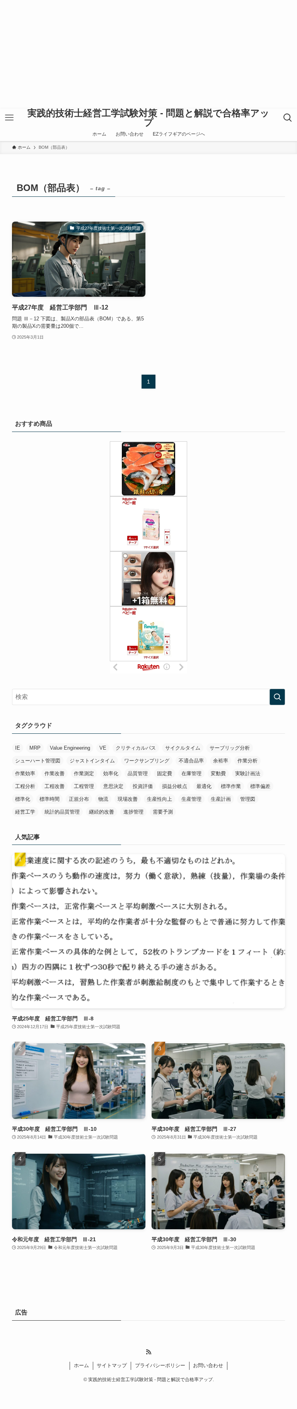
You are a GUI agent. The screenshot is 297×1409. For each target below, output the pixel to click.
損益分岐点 (174, 786)
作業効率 (25, 773)
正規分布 (79, 799)
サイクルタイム (182, 748)
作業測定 (84, 773)
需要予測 (163, 812)
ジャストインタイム (92, 761)
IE (17, 748)
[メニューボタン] (9, 117)
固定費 (164, 773)
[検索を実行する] (277, 697)
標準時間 (49, 799)
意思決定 (113, 786)
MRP (35, 748)
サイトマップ (112, 1365)
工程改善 (54, 786)
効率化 (110, 773)
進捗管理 (133, 812)
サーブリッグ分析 (230, 748)
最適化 (204, 786)
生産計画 (221, 799)
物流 (103, 799)
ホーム (81, 1365)
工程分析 (25, 786)
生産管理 (191, 799)
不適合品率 (191, 761)
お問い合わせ (208, 1365)
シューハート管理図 (37, 761)
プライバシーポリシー (160, 1365)
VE (102, 748)
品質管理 (138, 773)
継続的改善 (101, 812)
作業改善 (54, 773)
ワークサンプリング (146, 761)
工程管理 (84, 786)
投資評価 (143, 786)
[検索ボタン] (288, 117)
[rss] (148, 1352)
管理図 (247, 799)
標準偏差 (260, 786)
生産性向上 (159, 799)
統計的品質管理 (62, 812)
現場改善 (128, 799)
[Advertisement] (148, 54)
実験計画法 (247, 773)
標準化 (22, 799)
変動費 (218, 773)
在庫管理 (191, 773)
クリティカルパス (136, 748)
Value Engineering (70, 748)
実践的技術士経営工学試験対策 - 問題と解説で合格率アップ (148, 117)
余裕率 (220, 761)
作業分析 (247, 761)
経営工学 (25, 812)
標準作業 (231, 786)
